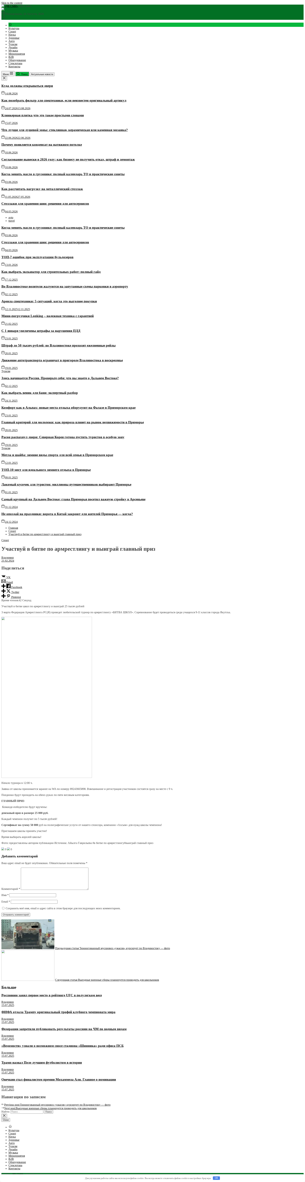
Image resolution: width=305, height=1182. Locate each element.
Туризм (12, 44)
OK (216, 1178)
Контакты (14, 66)
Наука (12, 34)
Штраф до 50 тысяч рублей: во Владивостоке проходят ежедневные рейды (58, 345)
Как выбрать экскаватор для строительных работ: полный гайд (51, 272)
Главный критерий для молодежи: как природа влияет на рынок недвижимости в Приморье (72, 422)
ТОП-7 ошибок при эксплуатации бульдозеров (37, 257)
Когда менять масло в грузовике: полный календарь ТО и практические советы (63, 174)
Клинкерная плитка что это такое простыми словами (42, 115)
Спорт (12, 31)
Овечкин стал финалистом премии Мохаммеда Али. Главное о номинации (58, 1079)
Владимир (7, 557)
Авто (11, 41)
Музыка (13, 50)
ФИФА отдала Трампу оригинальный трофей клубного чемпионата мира (58, 1012)
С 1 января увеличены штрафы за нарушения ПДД (40, 331)
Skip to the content (11, 2)
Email (5, 901)
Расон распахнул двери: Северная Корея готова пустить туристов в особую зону (62, 437)
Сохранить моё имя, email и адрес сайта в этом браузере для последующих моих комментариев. (63, 908)
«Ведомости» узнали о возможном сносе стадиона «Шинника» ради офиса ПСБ (62, 1046)
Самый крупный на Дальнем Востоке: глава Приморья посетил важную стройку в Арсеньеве (73, 499)
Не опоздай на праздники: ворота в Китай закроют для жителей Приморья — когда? (67, 514)
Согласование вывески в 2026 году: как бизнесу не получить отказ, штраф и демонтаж (68, 159)
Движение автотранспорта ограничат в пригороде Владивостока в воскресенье (62, 360)
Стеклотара (15, 63)
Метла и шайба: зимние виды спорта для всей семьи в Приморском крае (57, 455)
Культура (13, 28)
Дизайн (12, 47)
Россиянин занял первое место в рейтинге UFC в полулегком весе (51, 995)
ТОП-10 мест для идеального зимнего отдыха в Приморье (46, 470)
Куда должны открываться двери (27, 86)
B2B (11, 56)
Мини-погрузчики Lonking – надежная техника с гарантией (47, 316)
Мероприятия (16, 53)
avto (10, 217)
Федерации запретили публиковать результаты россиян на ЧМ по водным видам (64, 1029)
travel (11, 220)
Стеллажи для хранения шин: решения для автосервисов (45, 203)
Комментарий (10, 888)
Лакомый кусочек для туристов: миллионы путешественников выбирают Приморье (66, 484)
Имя (5, 895)
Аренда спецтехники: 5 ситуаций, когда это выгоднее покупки (49, 301)
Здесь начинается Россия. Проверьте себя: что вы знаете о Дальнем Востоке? (60, 378)
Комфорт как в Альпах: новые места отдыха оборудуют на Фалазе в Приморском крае (68, 407)
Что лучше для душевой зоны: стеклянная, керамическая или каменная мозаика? (64, 130)
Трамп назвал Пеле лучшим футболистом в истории (41, 1062)
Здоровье (13, 37)
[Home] (10, 25)
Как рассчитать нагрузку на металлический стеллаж (42, 189)
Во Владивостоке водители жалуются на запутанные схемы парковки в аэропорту (64, 286)
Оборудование (17, 60)
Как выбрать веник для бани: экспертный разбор (39, 393)
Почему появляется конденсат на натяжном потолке (41, 144)
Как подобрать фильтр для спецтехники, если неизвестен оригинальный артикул (63, 100)
